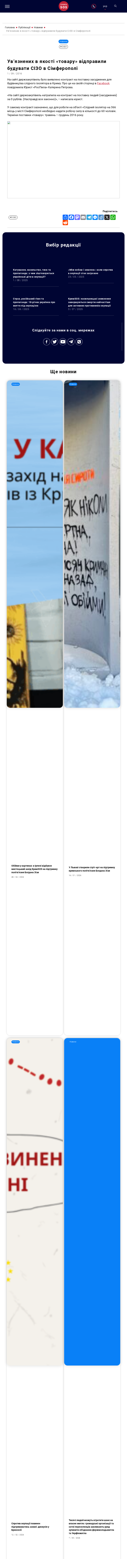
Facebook (103, 83)
